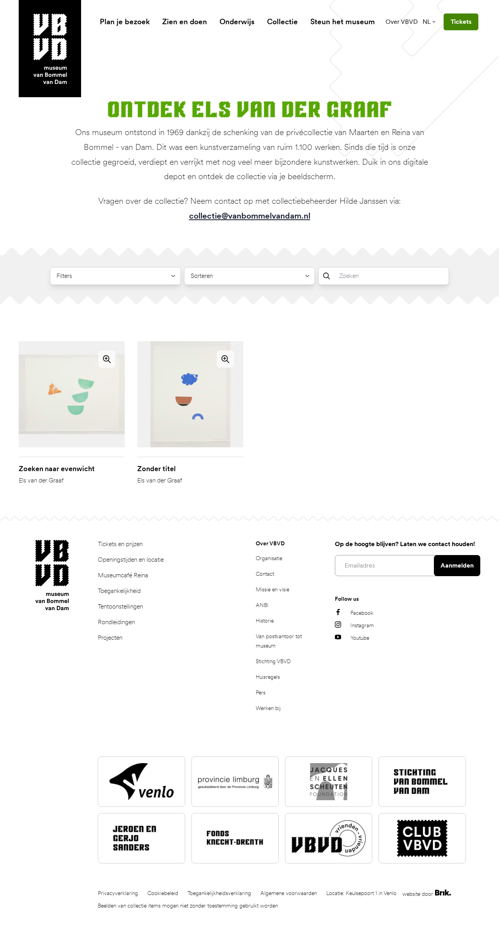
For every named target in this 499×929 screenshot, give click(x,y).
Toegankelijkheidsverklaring (219, 893)
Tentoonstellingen (120, 606)
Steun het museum (342, 21)
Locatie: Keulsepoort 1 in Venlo (361, 893)
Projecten (110, 637)
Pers (260, 692)
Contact (265, 574)
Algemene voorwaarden (288, 893)
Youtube (359, 638)
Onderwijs (237, 21)
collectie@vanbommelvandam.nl (249, 216)
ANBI (262, 605)
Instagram (362, 625)
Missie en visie (272, 589)
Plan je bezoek (125, 21)
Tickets (461, 21)
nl (427, 21)
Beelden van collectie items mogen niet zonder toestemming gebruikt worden (188, 905)
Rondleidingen (116, 622)
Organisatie (269, 558)
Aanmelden (457, 565)
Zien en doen (184, 21)
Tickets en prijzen (120, 544)
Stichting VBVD (273, 661)
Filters (64, 275)
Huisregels (268, 677)
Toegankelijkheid (119, 590)
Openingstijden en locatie (131, 559)
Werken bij (268, 708)
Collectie (282, 21)
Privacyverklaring (118, 893)
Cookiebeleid (162, 893)
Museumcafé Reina (123, 575)
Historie (265, 621)
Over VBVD (402, 21)
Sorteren (202, 275)
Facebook (361, 613)
